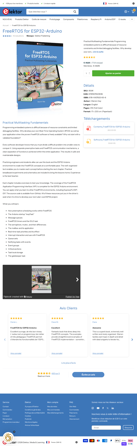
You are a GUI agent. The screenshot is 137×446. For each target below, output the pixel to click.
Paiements (73, 413)
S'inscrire (128, 427)
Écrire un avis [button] (88, 374)
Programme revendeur (11, 422)
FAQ (71, 402)
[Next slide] (132, 340)
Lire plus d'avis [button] (68, 362)
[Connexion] (126, 12)
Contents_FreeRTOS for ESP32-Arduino (112, 126)
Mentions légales (31, 422)
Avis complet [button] (15, 353)
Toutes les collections (22, 19)
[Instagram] (93, 408)
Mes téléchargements (55, 413)
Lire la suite (98, 52)
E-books (122, 19)
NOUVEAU (7, 19)
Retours (72, 416)
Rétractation (7, 419)
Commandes (74, 410)
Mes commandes (53, 410)
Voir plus (132, 19)
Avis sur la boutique (32, 425)
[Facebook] (103, 408)
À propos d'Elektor (32, 406)
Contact (6, 406)
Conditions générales (33, 410)
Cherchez (75, 11)
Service (6, 402)
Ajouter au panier (113, 73)
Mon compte (52, 402)
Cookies (28, 416)
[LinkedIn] (113, 408)
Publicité (28, 419)
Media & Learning (37, 442)
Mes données (52, 406)
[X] (108, 408)
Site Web (72, 406)
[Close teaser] (14, 432)
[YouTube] (98, 408)
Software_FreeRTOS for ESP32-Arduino (112, 139)
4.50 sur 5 (56, 373)
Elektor (28, 402)
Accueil (6, 25)
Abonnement (74, 419)
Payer (5, 413)
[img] (16, 318)
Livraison (6, 416)
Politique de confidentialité (35, 413)
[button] (89, 57)
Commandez (7, 410)
